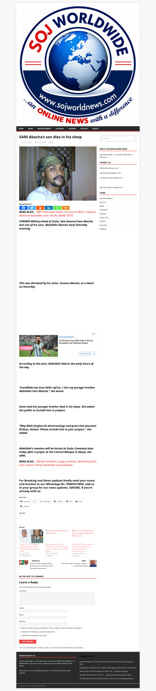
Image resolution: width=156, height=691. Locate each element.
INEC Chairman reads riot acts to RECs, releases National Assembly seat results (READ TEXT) (57, 213)
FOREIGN (103, 229)
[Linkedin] (49, 208)
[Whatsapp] (57, 208)
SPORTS (103, 221)
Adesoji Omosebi (40, 142)
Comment (23, 591)
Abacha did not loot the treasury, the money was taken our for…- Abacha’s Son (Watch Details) (57, 547)
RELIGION (103, 225)
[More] (66, 208)
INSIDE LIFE (104, 217)
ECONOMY (60, 128)
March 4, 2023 (26, 142)
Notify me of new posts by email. (34, 635)
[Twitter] (32, 208)
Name (21, 608)
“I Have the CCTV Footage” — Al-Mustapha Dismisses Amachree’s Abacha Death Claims (30, 547)
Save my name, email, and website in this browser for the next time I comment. (51, 628)
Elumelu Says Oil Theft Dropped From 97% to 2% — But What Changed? (103, 671)
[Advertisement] (58, 263)
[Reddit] (40, 208)
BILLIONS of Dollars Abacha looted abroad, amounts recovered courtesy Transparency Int (82, 547)
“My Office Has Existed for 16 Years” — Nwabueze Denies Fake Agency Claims (105, 675)
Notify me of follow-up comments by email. (38, 632)
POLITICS (84, 128)
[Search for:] (118, 138)
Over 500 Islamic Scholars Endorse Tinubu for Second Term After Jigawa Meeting (106, 679)
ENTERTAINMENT (44, 128)
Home (21, 128)
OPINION (72, 128)
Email (21, 615)
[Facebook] (23, 208)
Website (22, 621)
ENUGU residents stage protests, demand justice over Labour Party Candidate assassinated (58, 463)
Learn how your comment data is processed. (66, 648)
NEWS (30, 128)
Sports (95, 128)
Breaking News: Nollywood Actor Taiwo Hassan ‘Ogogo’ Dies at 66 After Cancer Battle (107, 668)
